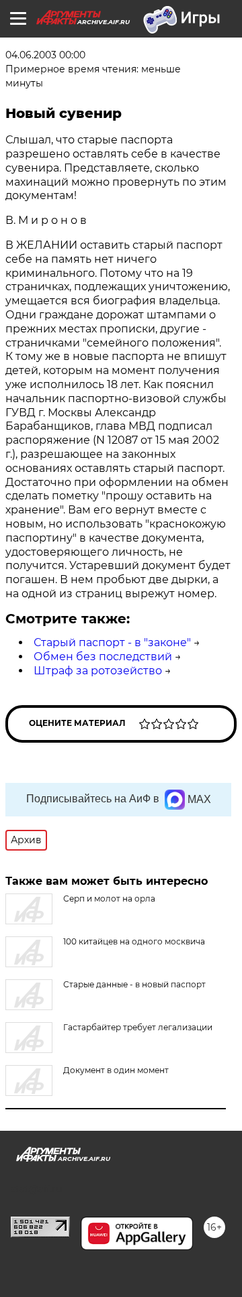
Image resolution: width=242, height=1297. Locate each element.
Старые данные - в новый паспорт (134, 984)
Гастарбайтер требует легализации (137, 1027)
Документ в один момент (116, 1070)
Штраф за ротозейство (98, 670)
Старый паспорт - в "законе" (112, 642)
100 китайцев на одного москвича (134, 941)
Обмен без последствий (103, 656)
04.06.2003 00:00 (45, 55)
